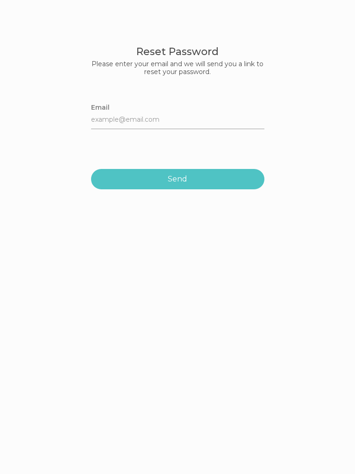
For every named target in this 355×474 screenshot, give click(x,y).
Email (100, 107)
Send (177, 179)
